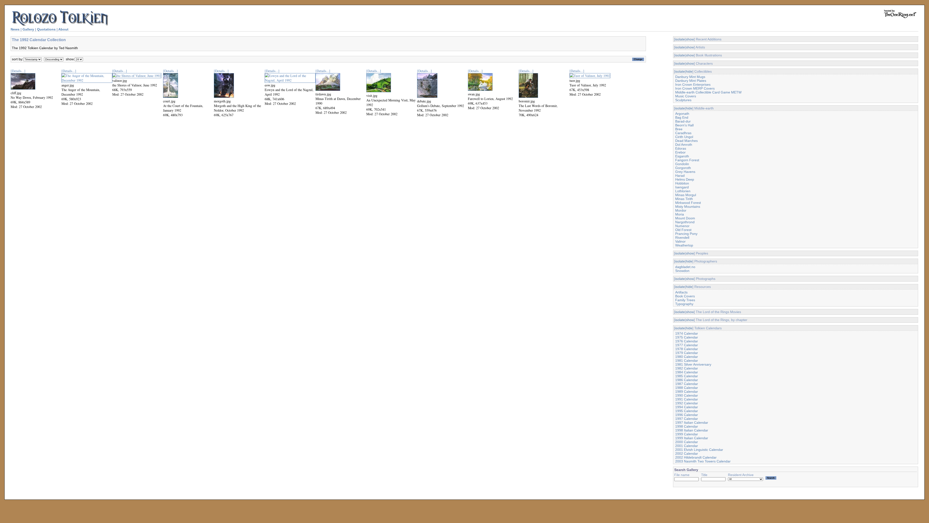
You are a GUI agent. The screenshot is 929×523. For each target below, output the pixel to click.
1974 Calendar (686, 333)
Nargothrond (685, 222)
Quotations (46, 29)
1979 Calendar (686, 353)
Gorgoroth (683, 168)
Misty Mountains (687, 206)
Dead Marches (686, 141)
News (15, 29)
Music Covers (685, 96)
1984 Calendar (686, 372)
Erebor (680, 152)
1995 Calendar (686, 411)
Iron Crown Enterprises (693, 84)
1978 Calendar (686, 349)
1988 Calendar (686, 388)
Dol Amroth (683, 144)
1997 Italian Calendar (691, 422)
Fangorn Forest (687, 160)
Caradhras (683, 133)
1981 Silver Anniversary (693, 364)
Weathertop (684, 245)
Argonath (682, 113)
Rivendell (682, 237)
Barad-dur (683, 121)
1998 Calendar (686, 426)
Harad (680, 175)
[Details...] (18, 71)
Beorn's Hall (684, 125)
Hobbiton (682, 183)
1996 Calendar (686, 415)
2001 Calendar (686, 446)
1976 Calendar (686, 341)
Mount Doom (685, 218)
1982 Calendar (686, 368)
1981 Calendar (686, 360)
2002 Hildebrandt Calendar (696, 457)
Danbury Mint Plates (690, 81)
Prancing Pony (686, 234)
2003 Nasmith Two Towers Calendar (703, 461)
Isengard (682, 187)
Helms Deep (684, 179)
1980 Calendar (686, 357)
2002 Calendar (686, 453)
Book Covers (685, 296)
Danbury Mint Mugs (690, 77)
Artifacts (681, 292)
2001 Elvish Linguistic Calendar (699, 450)
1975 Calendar (686, 337)
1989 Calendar (686, 391)
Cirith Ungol (684, 137)
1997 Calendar (686, 419)
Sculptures (683, 100)
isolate (680, 39)
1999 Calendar (686, 434)
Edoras (680, 148)
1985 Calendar (686, 376)
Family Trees (685, 300)
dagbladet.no (685, 267)
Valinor (680, 241)
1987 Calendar (686, 384)
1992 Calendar (686, 403)
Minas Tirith (684, 199)
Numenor (682, 226)
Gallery (28, 29)
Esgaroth (682, 156)
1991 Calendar (686, 399)
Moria (679, 214)
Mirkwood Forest (688, 203)
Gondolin (682, 164)
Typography (684, 304)
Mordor (680, 210)
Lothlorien (682, 191)
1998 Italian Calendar (691, 430)
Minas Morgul (685, 195)
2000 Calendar (686, 442)
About (63, 29)
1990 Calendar (686, 395)
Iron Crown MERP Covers (695, 88)
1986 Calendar (686, 380)
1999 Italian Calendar (691, 438)
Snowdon (682, 271)
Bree (678, 129)
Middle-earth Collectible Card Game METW (708, 92)
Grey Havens (685, 172)
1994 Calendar (686, 407)
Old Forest (683, 230)
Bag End (681, 117)
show (690, 39)
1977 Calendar (686, 345)
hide (689, 71)
